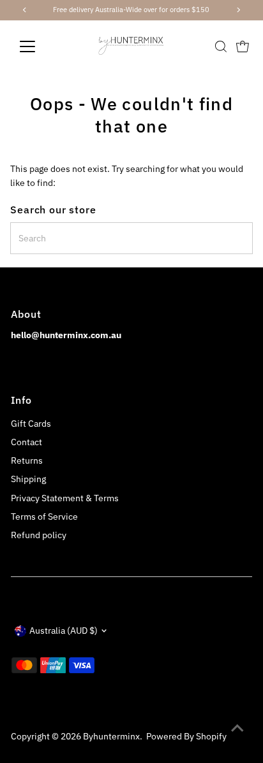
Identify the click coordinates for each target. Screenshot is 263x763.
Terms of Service (44, 516)
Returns (27, 460)
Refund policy (38, 535)
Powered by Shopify (186, 736)
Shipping (28, 479)
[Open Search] (221, 46)
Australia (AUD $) (63, 630)
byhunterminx (111, 736)
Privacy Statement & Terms (65, 498)
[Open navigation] (39, 46)
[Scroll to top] (237, 728)
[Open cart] (242, 46)
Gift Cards (31, 423)
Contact (26, 442)
